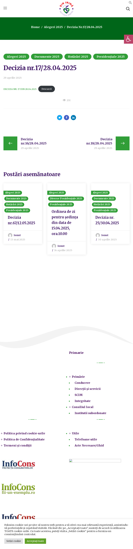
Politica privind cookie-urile (24, 433)
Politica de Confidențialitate (24, 439)
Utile (75, 433)
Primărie (78, 376)
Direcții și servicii (88, 389)
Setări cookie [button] (13, 541)
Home (35, 27)
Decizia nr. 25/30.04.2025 (107, 220)
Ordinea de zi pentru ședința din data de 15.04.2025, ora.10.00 (65, 222)
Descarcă (47, 88)
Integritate (83, 401)
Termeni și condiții (18, 445)
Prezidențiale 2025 (111, 56)
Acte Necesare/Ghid (89, 445)
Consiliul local (83, 407)
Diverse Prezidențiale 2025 (66, 198)
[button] (128, 39)
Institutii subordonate (90, 413)
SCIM (79, 395)
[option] (23, 213)
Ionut (17, 235)
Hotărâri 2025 (78, 56)
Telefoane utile (86, 439)
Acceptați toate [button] (35, 541)
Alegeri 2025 (53, 27)
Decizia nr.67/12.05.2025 (21, 220)
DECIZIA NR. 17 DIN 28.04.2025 (20, 88)
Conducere (82, 382)
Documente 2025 (46, 56)
